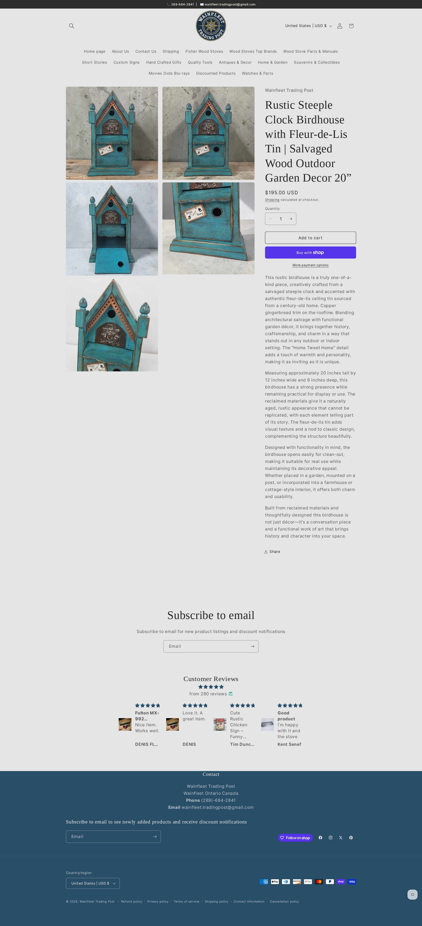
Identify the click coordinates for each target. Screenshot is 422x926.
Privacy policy (158, 901)
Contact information (249, 901)
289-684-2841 (182, 4)
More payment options (311, 265)
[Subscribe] (252, 646)
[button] (72, 26)
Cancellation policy (284, 901)
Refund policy (131, 901)
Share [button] (274, 551)
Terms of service (187, 901)
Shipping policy (216, 901)
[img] (211, 686)
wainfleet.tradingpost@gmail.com (230, 4)
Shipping (272, 199)
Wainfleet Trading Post (97, 901)
